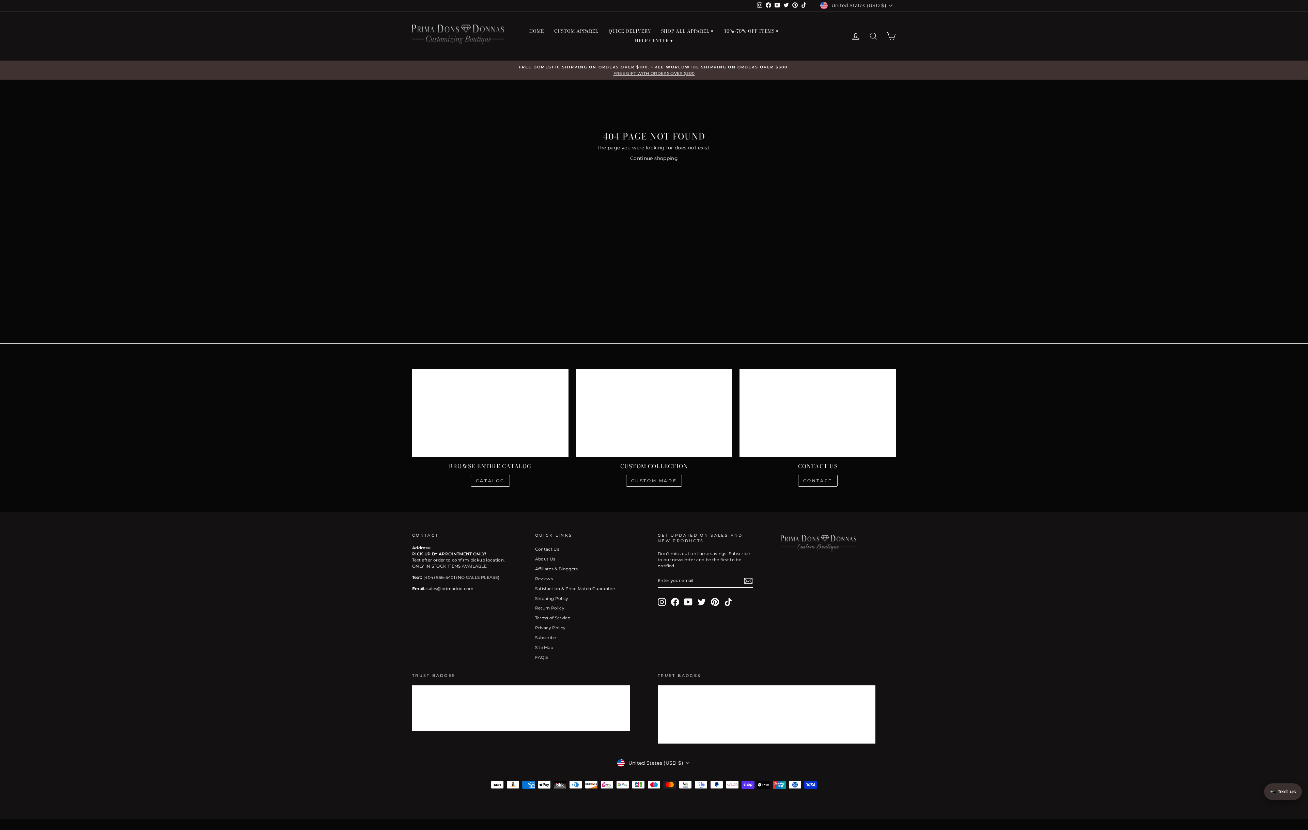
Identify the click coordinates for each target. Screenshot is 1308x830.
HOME (536, 31)
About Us (545, 559)
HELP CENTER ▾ (654, 40)
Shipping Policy (552, 598)
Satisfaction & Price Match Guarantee (575, 588)
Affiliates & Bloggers (556, 568)
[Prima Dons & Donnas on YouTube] (688, 602)
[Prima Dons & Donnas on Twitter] (702, 602)
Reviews (544, 578)
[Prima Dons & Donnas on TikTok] (728, 602)
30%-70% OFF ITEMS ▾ (751, 31)
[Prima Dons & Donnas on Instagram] (662, 602)
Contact (817, 480)
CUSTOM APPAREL (576, 31)
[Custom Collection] (654, 413)
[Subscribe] (748, 581)
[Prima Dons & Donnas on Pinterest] (715, 602)
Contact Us (547, 549)
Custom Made (654, 480)
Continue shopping (654, 158)
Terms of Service (553, 617)
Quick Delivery (630, 31)
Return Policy (550, 608)
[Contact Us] (817, 413)
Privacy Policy (550, 627)
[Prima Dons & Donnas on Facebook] (675, 602)
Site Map (544, 647)
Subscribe (545, 637)
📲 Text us (1283, 791)
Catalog (490, 480)
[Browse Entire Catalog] (490, 413)
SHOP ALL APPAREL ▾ (687, 31)
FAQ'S (541, 657)
